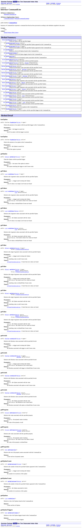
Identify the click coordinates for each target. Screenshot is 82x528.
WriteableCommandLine (10, 14)
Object (4, 79)
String (14, 39)
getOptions (9, 49)
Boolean (4, 66)
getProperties (10, 56)
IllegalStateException (22, 249)
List (4, 49)
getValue (8, 79)
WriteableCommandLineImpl (21, 18)
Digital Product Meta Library (11, 32)
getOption (9, 39)
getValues (9, 92)
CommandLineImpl (9, 18)
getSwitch (9, 66)
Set (5, 53)
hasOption (9, 105)
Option (4, 39)
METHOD (18, 4)
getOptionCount (10, 43)
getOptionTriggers (11, 53)
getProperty (9, 59)
